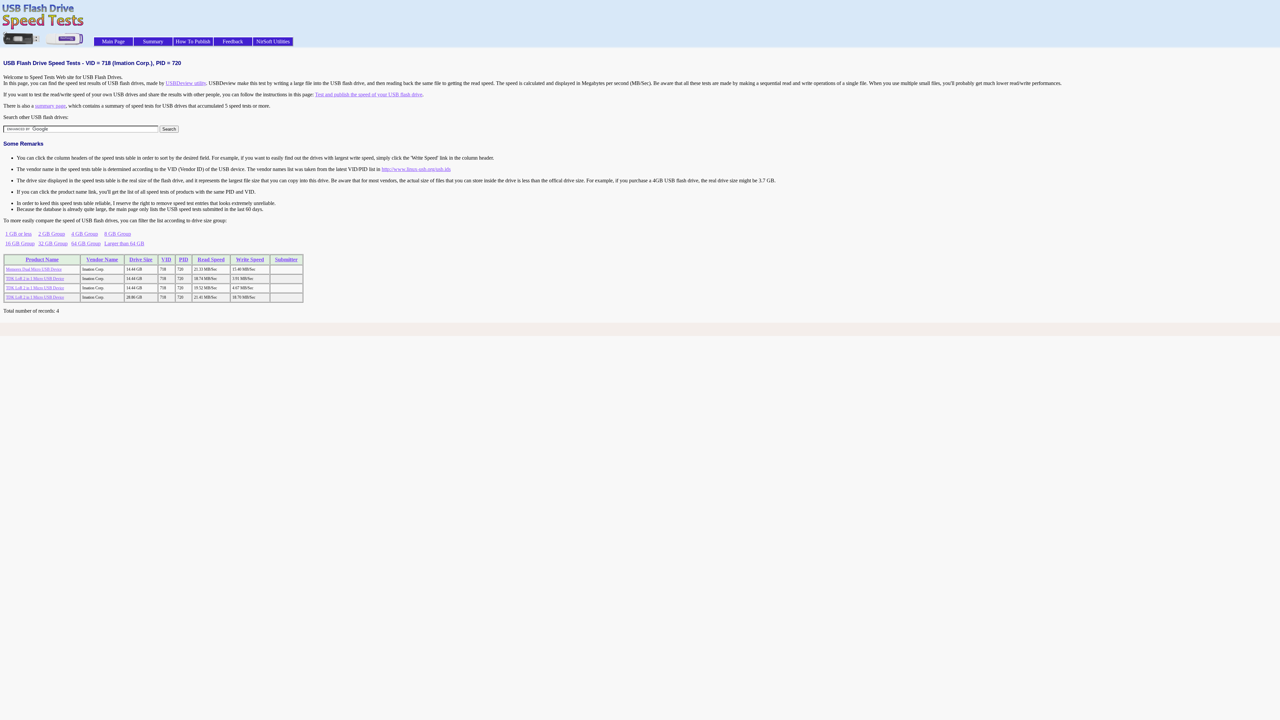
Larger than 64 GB (124, 243)
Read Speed (211, 259)
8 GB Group (117, 234)
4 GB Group (84, 234)
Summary (153, 41)
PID (183, 259)
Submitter (286, 259)
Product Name (42, 259)
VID (166, 259)
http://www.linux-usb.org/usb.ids (416, 169)
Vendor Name (102, 259)
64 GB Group (86, 243)
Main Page (113, 41)
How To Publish (193, 41)
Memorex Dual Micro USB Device (34, 269)
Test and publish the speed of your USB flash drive (368, 94)
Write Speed (250, 259)
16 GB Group (20, 243)
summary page (50, 106)
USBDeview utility (186, 83)
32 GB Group (53, 243)
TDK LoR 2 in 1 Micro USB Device (35, 278)
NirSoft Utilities (273, 41)
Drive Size (140, 259)
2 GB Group (51, 234)
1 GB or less (18, 234)
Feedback (233, 41)
